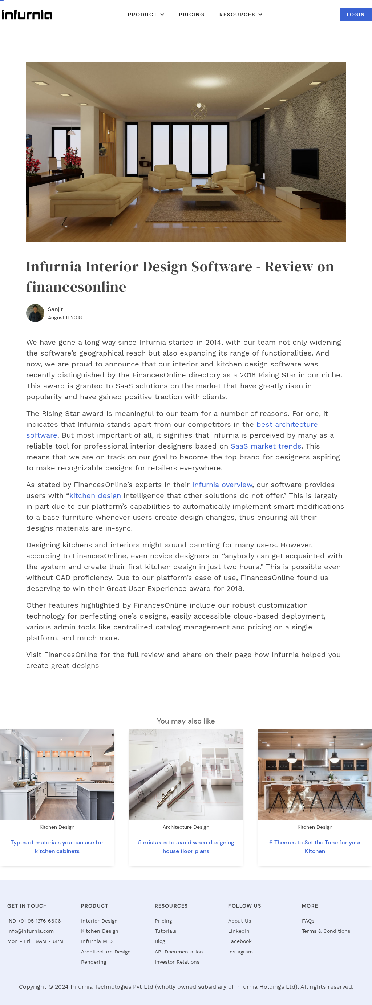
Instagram (240, 952)
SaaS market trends (266, 446)
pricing (192, 14)
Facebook (240, 941)
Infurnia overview (222, 484)
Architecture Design (106, 952)
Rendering (93, 962)
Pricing (163, 921)
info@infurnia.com (30, 931)
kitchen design (95, 495)
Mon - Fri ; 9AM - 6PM (35, 941)
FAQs (308, 921)
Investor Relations (177, 962)
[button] (146, 14)
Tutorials (165, 931)
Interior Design (99, 921)
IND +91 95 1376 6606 (34, 921)
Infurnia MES (97, 941)
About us (239, 921)
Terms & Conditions (326, 931)
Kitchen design (99, 931)
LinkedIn (239, 931)
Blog (160, 941)
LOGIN (356, 14)
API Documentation (179, 952)
